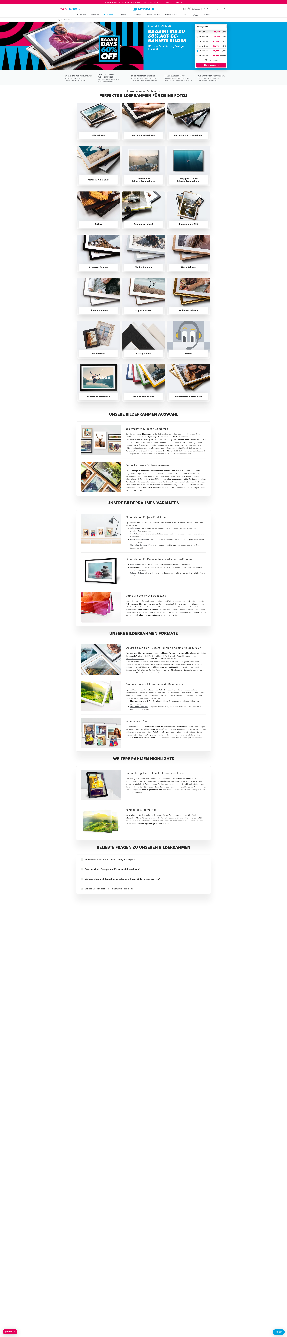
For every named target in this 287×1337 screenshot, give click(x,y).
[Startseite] (59, 20)
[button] (211, 60)
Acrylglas (165, 818)
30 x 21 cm (203, 32)
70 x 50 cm (203, 51)
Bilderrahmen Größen (135, 659)
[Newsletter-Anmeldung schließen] (14, 1331)
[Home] (143, 9)
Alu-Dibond (178, 818)
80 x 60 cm (203, 55)
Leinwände (155, 818)
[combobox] (211, 26)
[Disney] (196, 15)
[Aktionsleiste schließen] (226, 2)
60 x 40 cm (203, 46)
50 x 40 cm (203, 41)
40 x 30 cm (203, 37)
